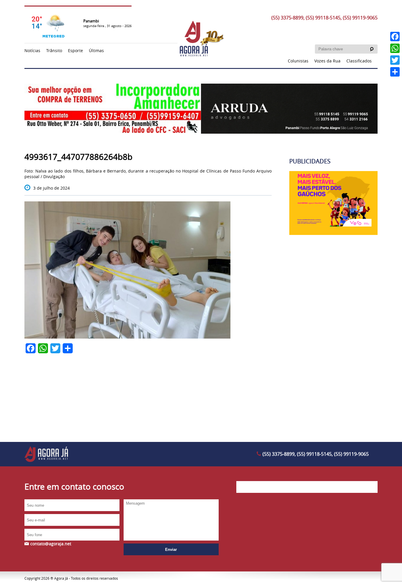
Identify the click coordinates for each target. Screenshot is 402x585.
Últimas (96, 50)
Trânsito (54, 50)
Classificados (359, 61)
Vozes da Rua (327, 61)
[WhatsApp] (395, 48)
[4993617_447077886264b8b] (127, 337)
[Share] (395, 72)
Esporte (75, 50)
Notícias (32, 50)
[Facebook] (395, 36)
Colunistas (298, 61)
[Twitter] (395, 60)
